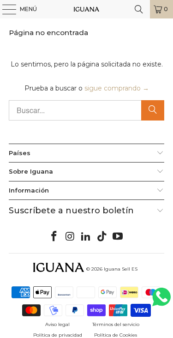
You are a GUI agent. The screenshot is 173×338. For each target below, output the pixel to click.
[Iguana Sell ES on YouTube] (118, 237)
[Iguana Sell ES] (86, 9)
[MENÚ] (4, 9)
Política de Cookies (115, 335)
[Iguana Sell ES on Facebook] (54, 237)
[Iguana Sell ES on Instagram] (70, 237)
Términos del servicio (115, 324)
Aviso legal (57, 324)
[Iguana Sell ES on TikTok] (102, 237)
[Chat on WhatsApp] (161, 301)
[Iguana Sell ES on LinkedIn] (86, 237)
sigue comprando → (116, 88)
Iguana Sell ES (120, 269)
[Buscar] (139, 9)
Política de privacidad (57, 335)
